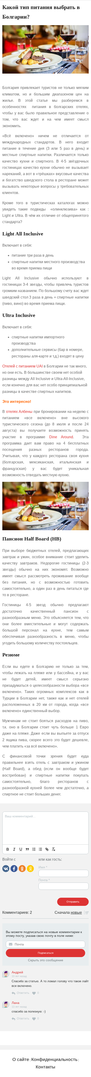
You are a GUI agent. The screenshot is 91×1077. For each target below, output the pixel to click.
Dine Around (61, 437)
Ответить (23, 993)
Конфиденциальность (54, 1059)
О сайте (20, 1059)
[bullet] (40, 849)
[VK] (5, 868)
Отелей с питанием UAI (22, 366)
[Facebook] (14, 868)
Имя (42, 867)
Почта (44, 880)
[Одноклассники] (22, 868)
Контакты (45, 1066)
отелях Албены (19, 412)
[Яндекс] (30, 868)
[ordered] (34, 849)
